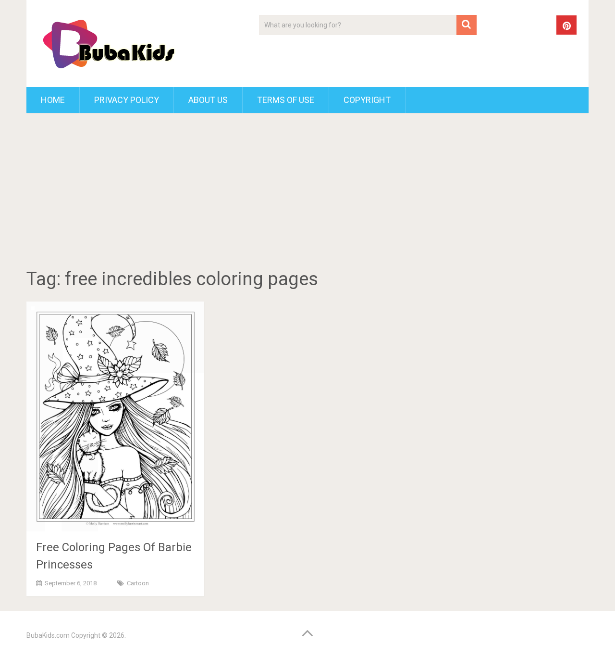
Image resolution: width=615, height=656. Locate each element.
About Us (208, 100)
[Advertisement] (307, 192)
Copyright (367, 100)
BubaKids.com (48, 635)
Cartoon (138, 583)
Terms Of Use (285, 100)
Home (53, 100)
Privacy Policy (126, 100)
